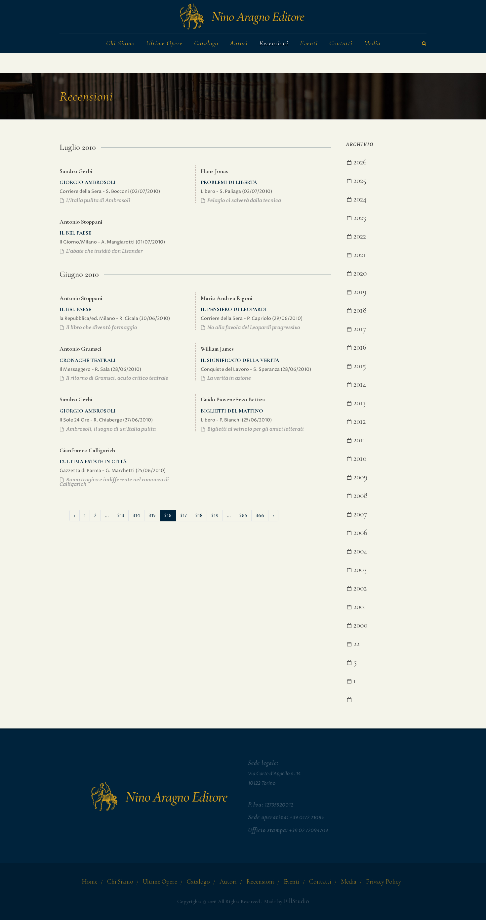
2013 (358, 403)
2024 (359, 199)
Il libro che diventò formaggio (101, 327)
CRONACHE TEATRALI (88, 360)
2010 (358, 458)
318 (199, 515)
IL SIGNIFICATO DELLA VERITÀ (240, 360)
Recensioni (260, 882)
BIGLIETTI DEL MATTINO (232, 411)
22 (355, 643)
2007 (359, 514)
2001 (358, 606)
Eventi (292, 882)
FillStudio (296, 901)
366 (260, 515)
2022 (358, 236)
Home (90, 882)
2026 (359, 162)
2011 (358, 440)
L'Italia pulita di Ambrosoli (97, 200)
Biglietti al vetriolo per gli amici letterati (255, 428)
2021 (358, 254)
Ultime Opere (160, 882)
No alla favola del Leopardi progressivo (253, 327)
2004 (359, 551)
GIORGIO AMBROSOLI (88, 182)
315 (152, 515)
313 (120, 515)
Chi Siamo (120, 882)
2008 (359, 495)
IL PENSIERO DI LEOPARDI (234, 309)
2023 (358, 217)
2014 (358, 384)
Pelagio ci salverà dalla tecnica (243, 200)
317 (183, 515)
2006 (359, 532)
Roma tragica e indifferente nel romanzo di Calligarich (114, 482)
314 (136, 515)
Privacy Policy (383, 882)
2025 (358, 180)
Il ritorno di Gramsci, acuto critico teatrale (116, 377)
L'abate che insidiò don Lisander (104, 250)
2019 (358, 291)
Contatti (320, 882)
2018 (359, 310)
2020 (359, 273)
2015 (358, 366)
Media (348, 882)
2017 (358, 328)
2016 (358, 347)
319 (215, 515)
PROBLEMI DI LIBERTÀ (229, 182)
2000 (359, 625)
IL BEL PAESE (75, 233)
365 (243, 515)
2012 (358, 421)
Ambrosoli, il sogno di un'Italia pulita (110, 428)
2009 (359, 477)
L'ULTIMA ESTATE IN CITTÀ (93, 461)
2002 (359, 588)
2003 (359, 569)
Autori (228, 882)
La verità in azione (228, 377)
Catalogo (198, 882)
